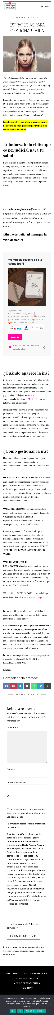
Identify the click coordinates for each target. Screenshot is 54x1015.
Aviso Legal (12, 973)
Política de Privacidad (17, 903)
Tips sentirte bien (27, 17)
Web (9, 796)
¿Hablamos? (27, 988)
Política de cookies (27, 978)
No (20, 1011)
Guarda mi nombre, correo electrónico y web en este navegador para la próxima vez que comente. (26, 813)
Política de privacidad (36, 973)
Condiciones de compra (27, 983)
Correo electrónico (16, 782)
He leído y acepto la (23, 926)
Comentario (13, 727)
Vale (13, 1011)
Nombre (11, 769)
